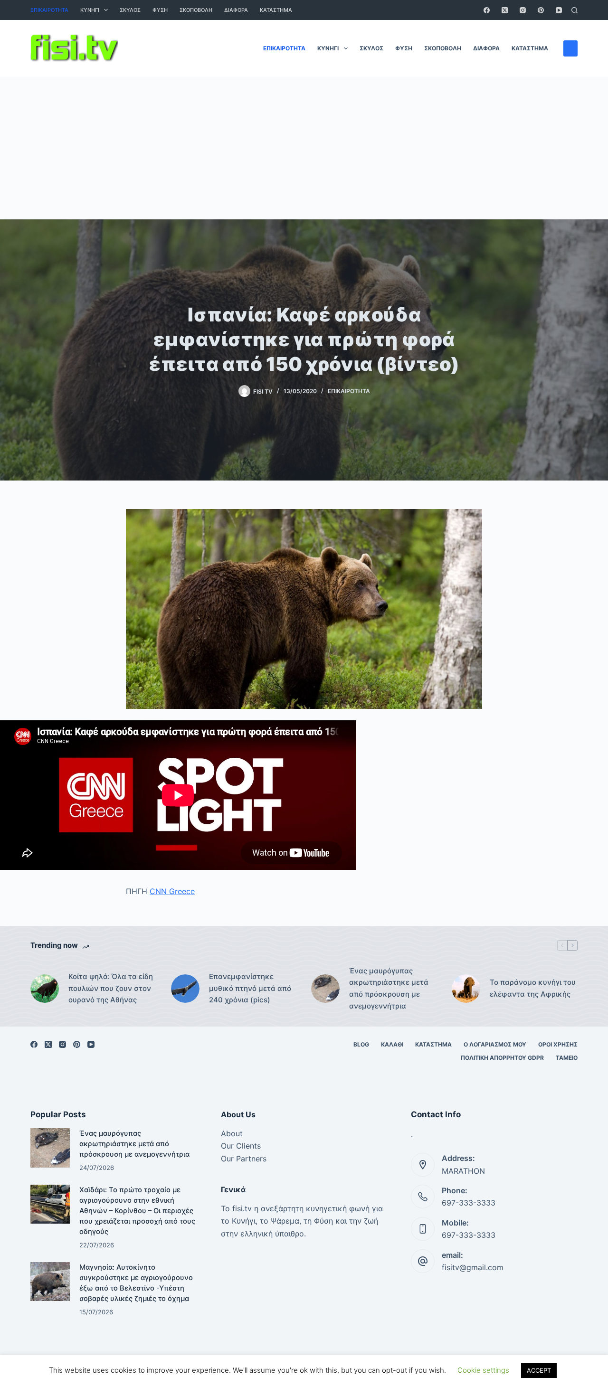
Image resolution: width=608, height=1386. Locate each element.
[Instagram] (523, 10)
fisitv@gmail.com (473, 1267)
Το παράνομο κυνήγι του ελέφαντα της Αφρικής (533, 988)
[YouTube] (559, 10)
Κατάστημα (276, 10)
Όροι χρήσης (558, 1044)
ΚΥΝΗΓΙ (89, 10)
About (232, 1133)
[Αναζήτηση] (574, 10)
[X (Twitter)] (505, 10)
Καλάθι (392, 1044)
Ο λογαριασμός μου (495, 1044)
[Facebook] (487, 10)
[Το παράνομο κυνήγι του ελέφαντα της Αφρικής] (466, 988)
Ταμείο (567, 1057)
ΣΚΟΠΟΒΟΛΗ (196, 10)
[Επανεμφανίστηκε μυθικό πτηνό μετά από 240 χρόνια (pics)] (185, 988)
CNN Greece (172, 891)
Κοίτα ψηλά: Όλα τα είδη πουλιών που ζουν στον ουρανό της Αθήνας (110, 988)
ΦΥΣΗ (160, 10)
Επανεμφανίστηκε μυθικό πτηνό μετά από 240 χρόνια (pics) (250, 988)
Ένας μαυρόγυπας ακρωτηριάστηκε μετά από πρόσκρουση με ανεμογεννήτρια (388, 988)
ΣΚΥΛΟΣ (130, 10)
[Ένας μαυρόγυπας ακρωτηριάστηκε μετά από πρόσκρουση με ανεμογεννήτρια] (325, 988)
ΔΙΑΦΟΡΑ (236, 10)
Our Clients (241, 1145)
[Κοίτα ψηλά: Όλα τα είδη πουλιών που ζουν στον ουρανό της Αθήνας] (44, 988)
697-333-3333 (468, 1202)
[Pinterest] (541, 10)
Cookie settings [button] (483, 1370)
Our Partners (243, 1158)
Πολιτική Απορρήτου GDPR (502, 1057)
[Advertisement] (304, 148)
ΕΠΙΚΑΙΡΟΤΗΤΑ (49, 10)
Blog (361, 1044)
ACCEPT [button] (539, 1370)
